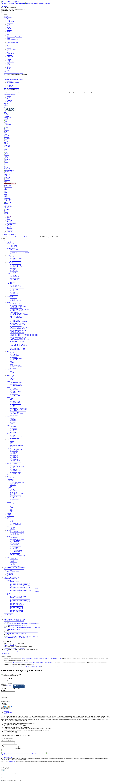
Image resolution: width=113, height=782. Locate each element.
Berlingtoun (10, 23)
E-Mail (2, 747)
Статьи (8, 219)
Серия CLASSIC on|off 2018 (17, 532)
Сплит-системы (8, 100)
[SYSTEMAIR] (8, 206)
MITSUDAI (10, 20)
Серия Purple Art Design (16, 326)
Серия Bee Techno (14, 355)
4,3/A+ (27, 727)
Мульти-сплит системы (10, 94)
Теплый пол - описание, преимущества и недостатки (17, 650)
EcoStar (9, 60)
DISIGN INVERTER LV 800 (17, 349)
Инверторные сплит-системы (11, 88)
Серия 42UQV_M (14, 438)
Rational (12, 372)
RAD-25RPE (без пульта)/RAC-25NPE (15, 753)
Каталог (6, 16)
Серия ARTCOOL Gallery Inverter (18, 409)
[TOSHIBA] (7, 209)
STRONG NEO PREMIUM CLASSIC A (20, 327)
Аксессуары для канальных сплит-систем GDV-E (26, 591)
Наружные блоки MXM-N (17, 603)
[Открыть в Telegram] (1, 777)
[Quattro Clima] (8, 187)
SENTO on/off (13, 246)
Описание (6, 711)
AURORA (12, 529)
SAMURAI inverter (15, 566)
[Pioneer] (10, 184)
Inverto (11, 374)
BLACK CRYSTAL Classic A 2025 (19, 315)
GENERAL (7, 145)
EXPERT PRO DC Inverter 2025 (18, 306)
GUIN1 (12, 507)
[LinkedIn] (11, 706)
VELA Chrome (13, 490)
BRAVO (12, 446)
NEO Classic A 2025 (15, 303)
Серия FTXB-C (14, 453)
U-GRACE (12, 422)
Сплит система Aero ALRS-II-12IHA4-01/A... (15, 633)
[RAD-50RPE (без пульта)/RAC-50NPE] (48, 753)
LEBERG (9, 28)
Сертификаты (10, 226)
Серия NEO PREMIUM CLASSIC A (19, 321)
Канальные (10, 83)
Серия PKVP (13, 272)
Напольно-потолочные (13, 82)
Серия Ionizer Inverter (15, 404)
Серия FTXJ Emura (15, 460)
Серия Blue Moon (14, 534)
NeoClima (9, 101)
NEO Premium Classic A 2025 (17, 313)
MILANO (12, 378)
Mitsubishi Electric (11, 49)
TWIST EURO (13, 421)
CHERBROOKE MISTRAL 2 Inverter (19, 252)
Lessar (8, 35)
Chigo (8, 64)
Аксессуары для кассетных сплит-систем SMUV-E (26, 588)
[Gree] (5, 149)
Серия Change (13, 357)
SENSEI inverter (14, 564)
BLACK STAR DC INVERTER (18, 330)
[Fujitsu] (6, 141)
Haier (8, 52)
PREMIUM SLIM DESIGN (17, 333)
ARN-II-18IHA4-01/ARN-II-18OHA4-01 (14, 621)
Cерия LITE (13, 275)
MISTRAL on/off (14, 249)
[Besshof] (6, 120)
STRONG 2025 (14, 312)
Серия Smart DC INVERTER (17, 324)
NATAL (12, 418)
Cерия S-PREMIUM (15, 553)
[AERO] (6, 105)
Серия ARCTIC (14, 394)
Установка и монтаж (9, 232)
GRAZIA (12, 497)
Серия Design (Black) (15, 472)
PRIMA (12, 489)
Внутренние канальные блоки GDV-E (20, 590)
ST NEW (12, 503)
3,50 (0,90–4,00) (31, 723)
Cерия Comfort (13, 537)
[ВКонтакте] (2, 706)
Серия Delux (13, 467)
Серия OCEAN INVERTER (17, 288)
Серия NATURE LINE (16, 286)
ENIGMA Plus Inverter (15, 496)
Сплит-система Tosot (12, 42)
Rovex (8, 57)
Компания (6, 214)
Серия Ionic (13, 426)
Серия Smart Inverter (15, 401)
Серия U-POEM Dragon (16, 358)
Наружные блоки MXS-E (16, 606)
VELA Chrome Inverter (15, 495)
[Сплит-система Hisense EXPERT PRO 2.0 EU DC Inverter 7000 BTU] (22, 628)
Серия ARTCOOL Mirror (16, 413)
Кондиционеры (8, 17)
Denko (5, 131)
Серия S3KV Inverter (15, 264)
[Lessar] (6, 162)
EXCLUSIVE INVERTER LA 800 (18, 347)
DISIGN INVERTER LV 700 (17, 348)
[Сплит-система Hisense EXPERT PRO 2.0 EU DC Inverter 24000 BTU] (22, 623)
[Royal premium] (8, 202)
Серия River (13, 290)
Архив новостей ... (5, 653)
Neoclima (6, 175)
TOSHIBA (9, 25)
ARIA (11, 377)
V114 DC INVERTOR (15, 524)
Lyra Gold (12, 362)
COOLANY (13, 368)
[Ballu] (6, 113)
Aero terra (12, 282)
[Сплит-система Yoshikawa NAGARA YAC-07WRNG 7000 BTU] (21, 636)
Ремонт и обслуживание (10, 234)
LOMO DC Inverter (15, 365)
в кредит (8, 685)
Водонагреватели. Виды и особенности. (14, 648)
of (13, 560)
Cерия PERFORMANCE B (17, 539)
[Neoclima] (7, 177)
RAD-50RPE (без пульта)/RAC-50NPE (35, 753)
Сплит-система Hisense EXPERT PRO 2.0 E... (15, 625)
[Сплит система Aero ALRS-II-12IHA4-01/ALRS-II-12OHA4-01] (21, 632)
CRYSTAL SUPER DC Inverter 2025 (19, 309)
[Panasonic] (7, 180)
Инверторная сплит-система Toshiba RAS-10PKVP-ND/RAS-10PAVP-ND (32, 662)
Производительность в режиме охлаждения (15, 723)
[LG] (5, 164)
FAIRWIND (13, 527)
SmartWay (9, 30)
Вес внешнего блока (9, 732)
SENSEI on (13, 562)
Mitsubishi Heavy (11, 50)
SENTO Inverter (14, 245)
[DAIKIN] (6, 130)
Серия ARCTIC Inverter (16, 391)
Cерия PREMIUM (14, 543)
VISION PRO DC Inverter (16, 310)
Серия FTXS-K (14, 459)
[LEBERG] (7, 159)
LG (7, 41)
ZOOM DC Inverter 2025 (16, 305)
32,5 (16, 732)
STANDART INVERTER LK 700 (18, 345)
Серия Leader (13, 477)
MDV (8, 66)
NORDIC (12, 486)
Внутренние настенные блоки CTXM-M (20, 601)
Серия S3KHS (13, 269)
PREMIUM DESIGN (15, 331)
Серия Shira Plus (14, 451)
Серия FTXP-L (14, 455)
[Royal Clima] (7, 199)
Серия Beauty (13, 352)
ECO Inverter (13, 443)
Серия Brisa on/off (14, 276)
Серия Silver (13, 388)
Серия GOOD (13, 405)
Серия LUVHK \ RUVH (16, 436)
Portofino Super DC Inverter (17, 482)
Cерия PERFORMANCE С (17, 540)
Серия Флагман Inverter (16, 385)
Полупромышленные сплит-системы (13, 79)
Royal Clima (10, 56)
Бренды (6, 103)
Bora (11, 361)
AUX (8, 32)
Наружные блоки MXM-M (17, 604)
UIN (11, 511)
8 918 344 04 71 (5, 6)
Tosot (5, 210)
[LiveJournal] (10, 706)
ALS (11, 504)
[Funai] (6, 144)
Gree (8, 34)
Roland (8, 24)
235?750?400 (47, 728)
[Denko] (6, 132)
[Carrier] (6, 123)
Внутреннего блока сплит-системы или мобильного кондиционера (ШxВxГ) (24, 728)
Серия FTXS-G (14, 458)
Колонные (9, 86)
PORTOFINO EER (15, 483)
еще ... (5, 71)
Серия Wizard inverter (15, 261)
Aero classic (13, 281)
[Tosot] (6, 212)
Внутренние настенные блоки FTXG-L (20, 599)
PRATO (12, 379)
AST (11, 509)
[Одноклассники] (6, 706)
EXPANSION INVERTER (16, 300)
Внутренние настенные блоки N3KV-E (20, 584)
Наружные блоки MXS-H (16, 611)
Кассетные (9, 81)
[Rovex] (6, 196)
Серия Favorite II (14, 256)
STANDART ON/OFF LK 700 (17, 344)
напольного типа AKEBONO (17, 555)
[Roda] (6, 192)
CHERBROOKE (11, 21)
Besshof (9, 59)
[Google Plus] (3, 706)
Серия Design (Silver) (15, 470)
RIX (5, 188)
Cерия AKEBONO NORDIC (17, 551)
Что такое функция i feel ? (10, 645)
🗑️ (3, 770)
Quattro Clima (7, 185)
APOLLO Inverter (14, 499)
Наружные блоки (14, 581)
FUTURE (12, 299)
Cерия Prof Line (14, 293)
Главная (9, 216)
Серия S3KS (13, 268)
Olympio (12, 441)
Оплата (9, 221)
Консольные (10, 85)
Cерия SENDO (14, 547)
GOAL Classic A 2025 (15, 316)
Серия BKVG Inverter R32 (16, 266)
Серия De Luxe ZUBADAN (17, 466)
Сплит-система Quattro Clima (14, 37)
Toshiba (9, 96)
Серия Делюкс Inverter (16, 384)
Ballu (8, 46)
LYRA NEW (13, 419)
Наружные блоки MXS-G (16, 608)
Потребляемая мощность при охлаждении (15, 727)
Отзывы (9, 227)
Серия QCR (13, 435)
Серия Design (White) (15, 473)
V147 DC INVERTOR (15, 523)
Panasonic (9, 38)
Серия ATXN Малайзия (16, 449)
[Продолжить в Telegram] (1, 770)
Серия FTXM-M (14, 456)
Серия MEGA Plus (14, 412)
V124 (11, 520)
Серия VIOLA (13, 354)
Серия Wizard (13, 259)
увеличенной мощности (16, 550)
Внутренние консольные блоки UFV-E (20, 585)
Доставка (9, 220)
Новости (9, 217)
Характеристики (8, 712)
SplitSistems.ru (11, 761)
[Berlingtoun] (7, 117)
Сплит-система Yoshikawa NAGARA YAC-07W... (16, 637)
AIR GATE (13, 485)
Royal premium (10, 62)
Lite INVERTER (14, 279)
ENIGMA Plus (13, 492)
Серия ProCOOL (14, 415)
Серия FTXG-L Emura (15, 462)
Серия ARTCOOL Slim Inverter (18, 411)
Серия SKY (13, 392)
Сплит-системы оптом (6, 757)
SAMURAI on (14, 559)
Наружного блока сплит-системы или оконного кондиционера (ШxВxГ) (23, 730)
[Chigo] (6, 127)
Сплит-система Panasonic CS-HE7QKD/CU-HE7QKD (27, 666)
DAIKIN (9, 48)
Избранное (9, 228)
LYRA (11, 423)
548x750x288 (45, 730)
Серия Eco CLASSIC (15, 319)
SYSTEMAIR (10, 53)
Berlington (6, 114)
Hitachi (8, 68)
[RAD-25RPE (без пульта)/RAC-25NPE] (3, 753)
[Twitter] (5, 706)
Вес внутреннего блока (10, 731)
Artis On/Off (13, 432)
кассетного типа (14, 544)
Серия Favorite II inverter (16, 258)
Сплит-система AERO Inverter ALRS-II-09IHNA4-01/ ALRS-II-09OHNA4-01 (42, 658)
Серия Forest (13, 292)
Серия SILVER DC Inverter (17, 533)
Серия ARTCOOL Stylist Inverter (18, 408)
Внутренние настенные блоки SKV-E (20, 583)
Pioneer (8, 44)
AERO (8, 27)
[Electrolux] (7, 138)
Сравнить (3, 703)
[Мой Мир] (8, 706)
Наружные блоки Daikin (16, 597)
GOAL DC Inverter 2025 (16, 317)
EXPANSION (13, 298)
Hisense (9, 31)
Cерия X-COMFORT (15, 546)
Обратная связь (5, 755)
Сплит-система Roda (12, 39)
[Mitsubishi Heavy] (9, 173)
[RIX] (5, 189)
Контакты (9, 231)
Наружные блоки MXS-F (16, 607)
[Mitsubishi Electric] (9, 170)
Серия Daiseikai (14, 271)
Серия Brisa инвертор (15, 278)
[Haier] (6, 152)
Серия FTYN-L (14, 452)
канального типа (14, 554)
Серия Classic (13, 465)
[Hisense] (6, 155)
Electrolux (9, 55)
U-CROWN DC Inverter (16, 366)
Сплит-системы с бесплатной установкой (14, 567)
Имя (2, 745)
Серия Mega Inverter (15, 402)
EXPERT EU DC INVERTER (17, 328)
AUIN (11, 510)
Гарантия (9, 224)
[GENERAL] (7, 146)
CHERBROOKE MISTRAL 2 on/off (19, 251)
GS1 (11, 506)
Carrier (8, 45)
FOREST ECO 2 (14, 295)
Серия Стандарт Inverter (16, 382)
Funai (8, 70)
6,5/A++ (25, 726)
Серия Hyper (13, 406)
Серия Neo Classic (14, 320)
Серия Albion (13, 428)
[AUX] (10, 110)
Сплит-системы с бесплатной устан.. (13, 73)
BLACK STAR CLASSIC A (17, 323)
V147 (11, 521)
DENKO (9, 67)
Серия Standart (13, 469)
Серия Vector (13, 430)
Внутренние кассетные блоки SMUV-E (21, 587)
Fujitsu (8, 63)
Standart (12, 398)
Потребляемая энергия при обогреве (13, 726)
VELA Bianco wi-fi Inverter (17, 493)
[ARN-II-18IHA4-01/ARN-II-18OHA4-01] (15, 619)
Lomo (11, 364)
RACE (11, 500)
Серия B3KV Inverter (15, 265)
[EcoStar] (6, 135)
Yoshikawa (9, 19)
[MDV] (6, 167)
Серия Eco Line (14, 289)
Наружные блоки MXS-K (16, 610)
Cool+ (11, 371)
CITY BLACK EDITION (16, 445)
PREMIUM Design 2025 (16, 308)
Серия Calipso (13, 429)
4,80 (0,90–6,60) (18, 724)
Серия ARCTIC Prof (15, 395)
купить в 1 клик (19, 685)
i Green (11, 442)
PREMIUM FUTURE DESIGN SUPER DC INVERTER (24, 334)
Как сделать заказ (11, 223)
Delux (11, 399)
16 (16, 731)
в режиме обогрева (9, 724)
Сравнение (10, 230)
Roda (5, 191)
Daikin (8, 98)
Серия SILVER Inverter (16, 389)
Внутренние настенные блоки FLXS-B (20, 600)
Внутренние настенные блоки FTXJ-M (20, 596)
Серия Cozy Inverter (15, 359)
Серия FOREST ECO (15, 285)
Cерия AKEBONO (15, 542)
